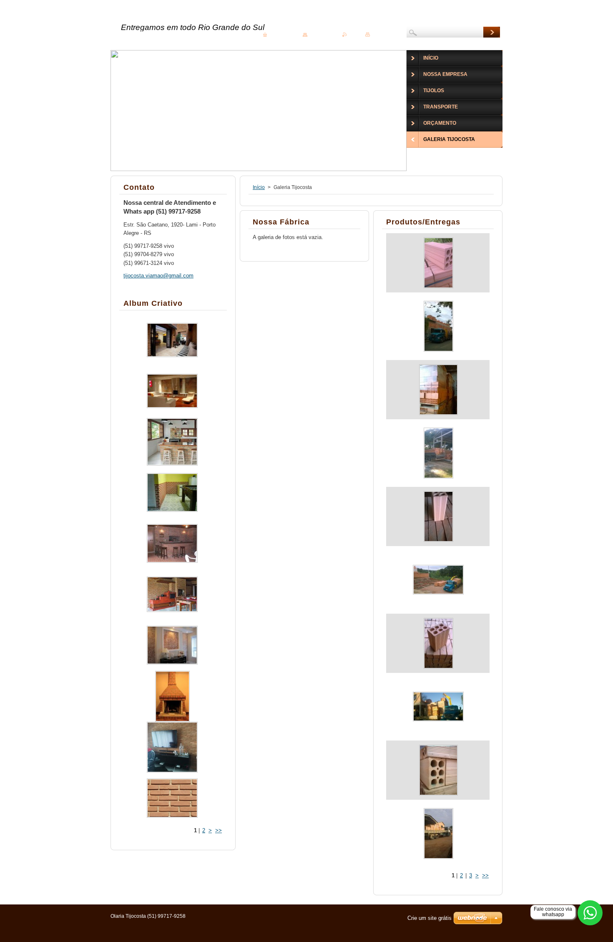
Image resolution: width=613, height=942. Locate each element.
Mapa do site (322, 34)
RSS (353, 34)
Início (259, 187)
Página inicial (282, 34)
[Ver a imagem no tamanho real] (438, 262)
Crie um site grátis (429, 918)
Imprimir (380, 34)
